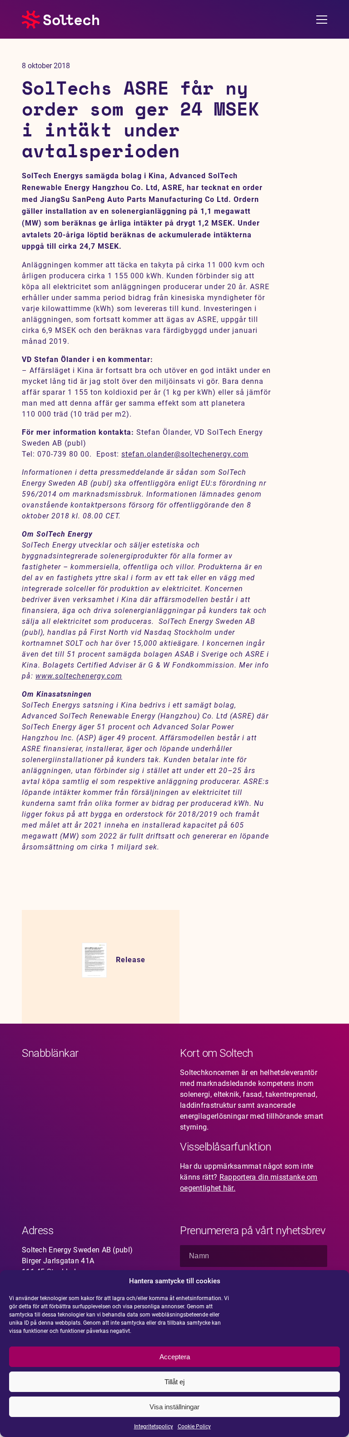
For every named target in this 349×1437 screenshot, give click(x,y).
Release (130, 959)
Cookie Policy (194, 1426)
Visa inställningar (174, 1407)
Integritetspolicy (153, 1426)
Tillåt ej (174, 1382)
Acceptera (175, 1357)
